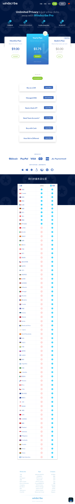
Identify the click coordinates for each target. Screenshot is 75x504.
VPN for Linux (39, 478)
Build (59, 56)
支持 (49, 4)
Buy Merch (22, 486)
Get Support (22, 478)
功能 (41, 4)
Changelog (22, 485)
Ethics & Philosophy (24, 483)
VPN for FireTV (39, 488)
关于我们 (53, 474)
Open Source (23, 490)
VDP (54, 479)
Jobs (54, 481)
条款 (54, 478)
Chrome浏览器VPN (39, 483)
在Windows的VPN (39, 474)
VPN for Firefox (39, 485)
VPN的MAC (39, 476)
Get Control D (48, 97)
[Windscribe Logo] (10, 3)
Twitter (53, 488)
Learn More (48, 87)
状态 (21, 488)
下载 (54, 4)
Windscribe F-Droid (39, 492)
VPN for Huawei (39, 490)
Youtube (53, 485)
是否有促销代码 (37, 78)
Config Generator (43, 25)
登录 (62, 4)
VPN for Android (39, 481)
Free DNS (22, 492)
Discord (53, 490)
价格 (45, 4)
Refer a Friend (23, 481)
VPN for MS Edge (39, 486)
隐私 (54, 476)
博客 (54, 483)
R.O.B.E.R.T (62, 25)
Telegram (53, 492)
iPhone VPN (39, 479)
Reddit (53, 486)
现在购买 (15, 56)
